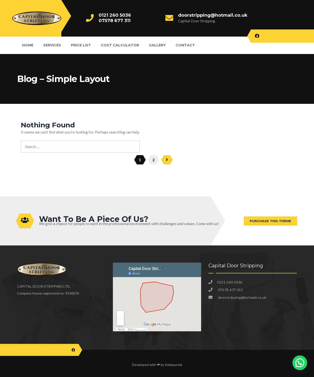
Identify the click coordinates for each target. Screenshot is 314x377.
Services (52, 45)
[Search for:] (80, 143)
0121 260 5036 (115, 15)
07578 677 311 (115, 20)
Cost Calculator (120, 45)
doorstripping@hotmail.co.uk (213, 15)
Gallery (157, 45)
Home (27, 45)
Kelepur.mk (173, 365)
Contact (185, 45)
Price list (81, 45)
